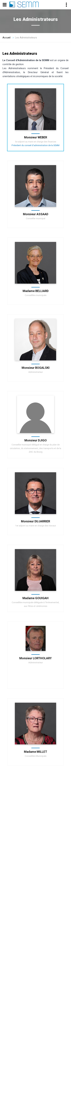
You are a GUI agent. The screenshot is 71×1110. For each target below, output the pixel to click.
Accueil (6, 37)
